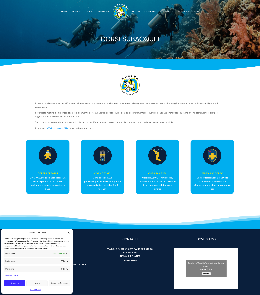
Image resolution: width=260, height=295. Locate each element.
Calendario (103, 12)
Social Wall (150, 12)
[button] (68, 232)
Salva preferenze (59, 283)
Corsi (89, 12)
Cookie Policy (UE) (188, 12)
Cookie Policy (35, 290)
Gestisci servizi (11, 276)
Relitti (136, 12)
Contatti (167, 12)
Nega (37, 283)
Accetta (15, 283)
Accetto (206, 274)
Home (64, 12)
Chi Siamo (76, 12)
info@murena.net (130, 256)
